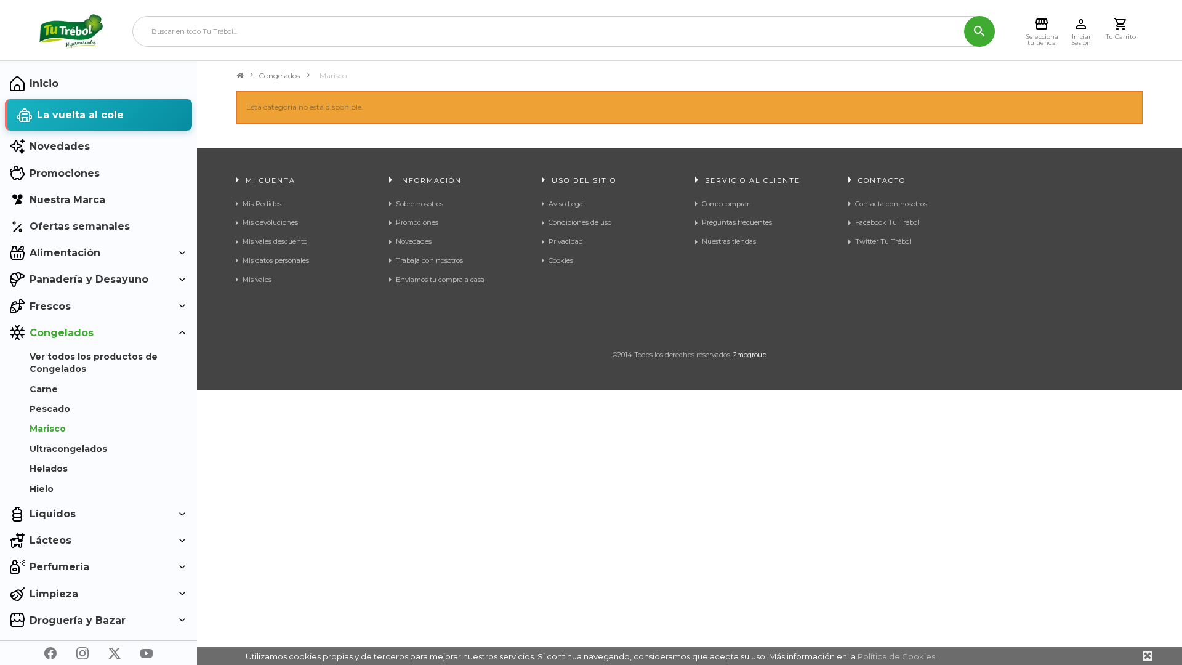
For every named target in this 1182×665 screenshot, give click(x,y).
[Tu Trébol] (71, 31)
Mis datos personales (276, 260)
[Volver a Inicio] (239, 76)
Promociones (417, 222)
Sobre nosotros (419, 204)
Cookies (561, 260)
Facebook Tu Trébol (887, 222)
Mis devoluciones (270, 222)
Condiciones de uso (580, 222)
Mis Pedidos (262, 204)
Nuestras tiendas (729, 241)
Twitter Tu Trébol (883, 241)
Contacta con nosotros (891, 204)
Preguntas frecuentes (737, 222)
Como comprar (725, 204)
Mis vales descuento (275, 241)
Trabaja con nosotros (429, 260)
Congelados (279, 75)
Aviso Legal (567, 204)
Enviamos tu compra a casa (440, 279)
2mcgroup (749, 354)
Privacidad (566, 241)
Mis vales (257, 279)
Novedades (414, 241)
